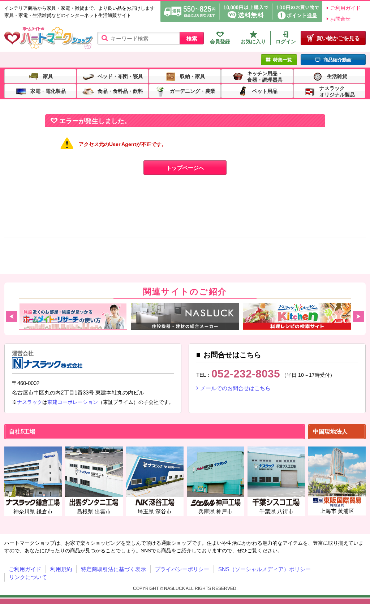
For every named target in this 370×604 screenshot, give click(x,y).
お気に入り (253, 41)
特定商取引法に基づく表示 (113, 569)
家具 (48, 76)
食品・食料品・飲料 (120, 91)
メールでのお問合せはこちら (235, 388)
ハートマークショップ (48, 38)
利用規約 (61, 569)
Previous (11, 316)
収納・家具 (192, 76)
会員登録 (220, 41)
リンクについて (28, 577)
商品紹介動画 (337, 59)
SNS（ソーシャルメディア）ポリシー (264, 569)
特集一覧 (282, 59)
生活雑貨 (337, 76)
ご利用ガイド (345, 8)
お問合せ (340, 19)
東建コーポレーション (72, 402)
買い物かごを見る (338, 38)
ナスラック (29, 402)
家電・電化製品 (48, 91)
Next (358, 316)
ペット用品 (265, 91)
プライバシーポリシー (182, 569)
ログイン (286, 41)
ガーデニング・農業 (192, 91)
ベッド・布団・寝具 (120, 76)
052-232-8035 (245, 374)
